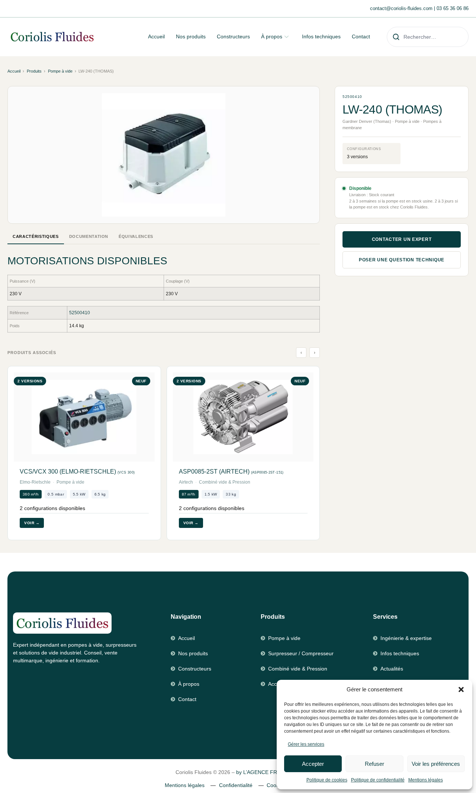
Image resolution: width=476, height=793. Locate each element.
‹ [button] (301, 352)
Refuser (374, 764)
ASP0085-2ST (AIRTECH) (231, 471)
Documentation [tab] (89, 236)
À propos (271, 36)
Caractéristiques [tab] (36, 236)
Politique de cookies (326, 780)
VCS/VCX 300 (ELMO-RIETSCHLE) (77, 471)
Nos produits (191, 36)
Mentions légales (425, 780)
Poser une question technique (401, 259)
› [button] (315, 352)
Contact (361, 36)
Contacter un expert (402, 239)
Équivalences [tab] (136, 236)
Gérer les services (306, 744)
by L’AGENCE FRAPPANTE (268, 772)
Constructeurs (233, 36)
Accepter (313, 764)
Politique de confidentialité (378, 780)
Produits (34, 71)
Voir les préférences (436, 764)
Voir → (31, 523)
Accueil (156, 36)
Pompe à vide (60, 71)
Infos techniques (321, 36)
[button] (461, 689)
